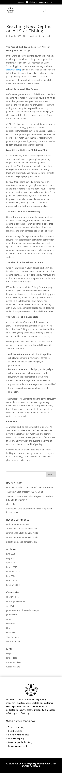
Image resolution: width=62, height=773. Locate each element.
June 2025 (10, 553)
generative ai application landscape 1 (23, 610)
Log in (9, 653)
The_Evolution (12, 637)
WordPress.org (13, 666)
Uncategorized (30, 36)
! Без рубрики (12, 596)
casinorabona (12, 524)
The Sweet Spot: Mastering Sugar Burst (24, 491)
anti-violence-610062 (16, 532)
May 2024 (10, 576)
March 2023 (11, 580)
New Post (10, 623)
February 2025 (13, 571)
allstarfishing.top (13, 69)
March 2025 (11, 567)
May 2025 (10, 558)
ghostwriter (11, 614)
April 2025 (10, 562)
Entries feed (11, 657)
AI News (10, 605)
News (9, 628)
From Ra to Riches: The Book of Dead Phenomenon (30, 487)
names (9, 619)
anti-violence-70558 (15, 528)
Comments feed (13, 662)
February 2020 (13, 585)
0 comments (45, 36)
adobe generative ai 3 (27, 541)
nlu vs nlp (10, 504)
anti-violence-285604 (16, 537)
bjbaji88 (10, 541)
